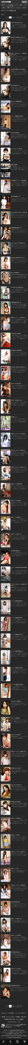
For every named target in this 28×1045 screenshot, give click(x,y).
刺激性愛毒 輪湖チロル (16, 227)
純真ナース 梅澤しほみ (16, 918)
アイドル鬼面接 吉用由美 (17, 684)
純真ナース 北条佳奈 (16, 500)
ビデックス (3, 1013)
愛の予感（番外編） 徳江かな (18, 37)
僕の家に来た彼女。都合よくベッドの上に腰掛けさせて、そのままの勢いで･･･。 (19, 704)
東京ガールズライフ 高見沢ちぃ (18, 851)
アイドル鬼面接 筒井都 (16, 617)
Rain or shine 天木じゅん (17, 22)
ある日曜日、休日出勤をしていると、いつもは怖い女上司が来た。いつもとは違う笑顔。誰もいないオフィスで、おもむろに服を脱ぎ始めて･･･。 (19, 957)
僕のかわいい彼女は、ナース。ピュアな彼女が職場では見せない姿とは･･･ (19, 922)
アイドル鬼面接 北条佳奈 (17, 116)
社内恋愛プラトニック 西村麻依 (18, 180)
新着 (3, 7)
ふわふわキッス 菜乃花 (16, 148)
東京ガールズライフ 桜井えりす (18, 467)
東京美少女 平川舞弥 (16, 333)
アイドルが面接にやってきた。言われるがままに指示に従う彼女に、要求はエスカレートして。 (19, 119)
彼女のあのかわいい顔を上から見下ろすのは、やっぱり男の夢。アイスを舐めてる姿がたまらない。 (19, 370)
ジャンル (18, 7)
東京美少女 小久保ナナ (16, 768)
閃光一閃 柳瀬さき (15, 272)
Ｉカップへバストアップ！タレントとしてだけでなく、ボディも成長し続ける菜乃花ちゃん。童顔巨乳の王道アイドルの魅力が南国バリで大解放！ (19, 153)
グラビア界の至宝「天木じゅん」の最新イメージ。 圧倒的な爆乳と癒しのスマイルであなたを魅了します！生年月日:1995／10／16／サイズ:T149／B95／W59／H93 (19, 27)
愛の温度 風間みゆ (15, 550)
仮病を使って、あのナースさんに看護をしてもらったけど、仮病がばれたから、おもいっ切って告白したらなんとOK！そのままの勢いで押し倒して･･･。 (19, 505)
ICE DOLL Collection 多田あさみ (18, 367)
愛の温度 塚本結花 (15, 901)
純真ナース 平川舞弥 (16, 935)
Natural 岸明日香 (15, 132)
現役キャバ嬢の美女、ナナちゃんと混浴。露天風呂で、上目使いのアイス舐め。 (19, 771)
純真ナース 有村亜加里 (16, 483)
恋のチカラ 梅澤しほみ (16, 400)
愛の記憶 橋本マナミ (16, 196)
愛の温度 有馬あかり (16, 952)
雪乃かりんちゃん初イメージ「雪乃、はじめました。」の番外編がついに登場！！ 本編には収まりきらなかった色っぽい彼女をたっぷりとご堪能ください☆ (19, 59)
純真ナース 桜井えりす (16, 534)
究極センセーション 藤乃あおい (18, 317)
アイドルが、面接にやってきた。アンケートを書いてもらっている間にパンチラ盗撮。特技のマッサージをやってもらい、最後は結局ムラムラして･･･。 (19, 606)
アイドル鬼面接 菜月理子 (17, 667)
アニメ (16, 4)
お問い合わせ (23, 1016)
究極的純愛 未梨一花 (16, 302)
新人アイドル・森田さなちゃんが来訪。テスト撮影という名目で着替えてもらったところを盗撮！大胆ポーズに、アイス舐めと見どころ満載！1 (19, 656)
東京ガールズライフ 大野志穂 (18, 885)
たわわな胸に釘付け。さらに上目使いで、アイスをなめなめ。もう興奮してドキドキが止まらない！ (19, 989)
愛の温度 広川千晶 (15, 985)
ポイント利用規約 (20, 1019)
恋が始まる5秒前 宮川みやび (18, 257)
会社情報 (3, 1016)
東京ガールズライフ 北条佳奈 (18, 433)
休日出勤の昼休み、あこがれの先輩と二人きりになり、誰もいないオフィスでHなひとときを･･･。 (19, 470)
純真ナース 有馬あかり (16, 818)
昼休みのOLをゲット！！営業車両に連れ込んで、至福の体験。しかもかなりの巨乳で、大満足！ (19, 454)
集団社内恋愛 (14, 164)
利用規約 (18, 1016)
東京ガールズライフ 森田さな (18, 450)
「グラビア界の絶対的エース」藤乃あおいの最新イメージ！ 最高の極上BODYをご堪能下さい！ (19, 290)
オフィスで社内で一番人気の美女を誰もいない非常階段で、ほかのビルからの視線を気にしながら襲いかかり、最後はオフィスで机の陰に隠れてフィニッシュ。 (19, 573)
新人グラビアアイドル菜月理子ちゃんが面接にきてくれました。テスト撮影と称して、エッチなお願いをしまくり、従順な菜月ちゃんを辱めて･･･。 (19, 672)
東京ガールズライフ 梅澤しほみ (18, 751)
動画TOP (3, 4)
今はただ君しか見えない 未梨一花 (19, 212)
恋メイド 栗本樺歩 (15, 718)
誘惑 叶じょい (14, 417)
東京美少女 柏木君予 (16, 801)
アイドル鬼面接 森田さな (17, 651)
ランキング (24, 14)
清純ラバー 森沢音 (15, 835)
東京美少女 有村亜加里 (16, 350)
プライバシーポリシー (10, 1016)
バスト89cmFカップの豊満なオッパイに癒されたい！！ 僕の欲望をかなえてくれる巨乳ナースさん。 (19, 939)
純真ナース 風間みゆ (16, 517)
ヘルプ (19, 1021)
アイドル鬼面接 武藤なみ (17, 600)
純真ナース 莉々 (15, 868)
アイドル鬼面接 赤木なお (17, 634)
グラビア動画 (10, 4)
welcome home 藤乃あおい (17, 287)
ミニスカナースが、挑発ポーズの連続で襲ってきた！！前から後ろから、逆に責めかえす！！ (19, 520)
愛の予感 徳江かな (15, 85)
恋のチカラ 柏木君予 (16, 734)
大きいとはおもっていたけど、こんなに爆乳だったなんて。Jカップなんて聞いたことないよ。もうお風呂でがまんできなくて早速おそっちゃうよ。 (19, 907)
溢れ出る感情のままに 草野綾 (18, 69)
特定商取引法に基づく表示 (9, 1019)
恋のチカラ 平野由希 (16, 701)
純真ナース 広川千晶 (16, 968)
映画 (21, 4)
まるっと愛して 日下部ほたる (18, 243)
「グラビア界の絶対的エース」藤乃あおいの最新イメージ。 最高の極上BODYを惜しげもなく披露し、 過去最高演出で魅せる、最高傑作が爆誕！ (19, 322)
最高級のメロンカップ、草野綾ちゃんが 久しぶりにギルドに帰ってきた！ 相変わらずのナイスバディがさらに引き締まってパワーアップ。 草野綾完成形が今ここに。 (19, 74)
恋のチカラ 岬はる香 (16, 383)
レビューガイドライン (12, 1021)
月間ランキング (10, 7)
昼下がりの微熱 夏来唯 (16, 101)
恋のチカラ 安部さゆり (16, 784)
